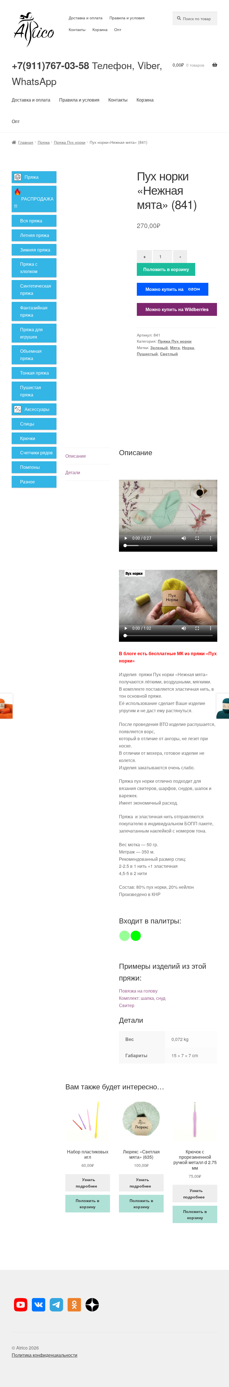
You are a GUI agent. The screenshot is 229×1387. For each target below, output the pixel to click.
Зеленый (159, 347)
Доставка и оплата (85, 17)
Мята (175, 347)
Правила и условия (127, 17)
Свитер (126, 1005)
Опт (117, 29)
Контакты (77, 29)
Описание (75, 456)
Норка (188, 347)
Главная (25, 142)
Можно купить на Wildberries (177, 309)
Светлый (169, 353)
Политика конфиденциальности (44, 1355)
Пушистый (147, 353)
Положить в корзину (166, 269)
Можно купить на (164, 289)
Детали (72, 472)
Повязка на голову (138, 991)
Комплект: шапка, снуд (142, 998)
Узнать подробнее (87, 1183)
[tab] (87, 456)
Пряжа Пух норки (69, 142)
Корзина (100, 29)
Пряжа (44, 142)
